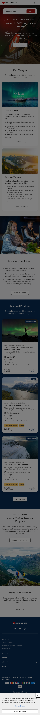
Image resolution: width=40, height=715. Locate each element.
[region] (20, 704)
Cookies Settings (20, 706)
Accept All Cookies (20, 711)
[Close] (38, 695)
